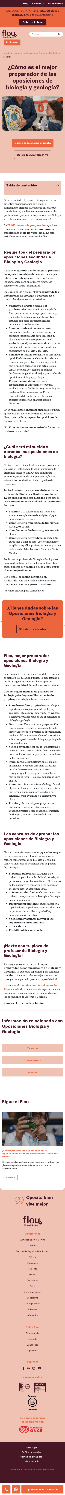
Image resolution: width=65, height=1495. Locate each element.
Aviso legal (31, 1447)
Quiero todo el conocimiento (32, 142)
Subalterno (32, 1297)
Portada (6, 53)
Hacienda (32, 1268)
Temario (32, 1048)
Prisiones (32, 1309)
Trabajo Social (32, 1303)
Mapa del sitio (32, 1461)
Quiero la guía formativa (32, 154)
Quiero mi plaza (33, 22)
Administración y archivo (32, 1239)
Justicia (32, 1274)
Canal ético (32, 1344)
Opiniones (32, 1350)
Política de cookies (31, 1452)
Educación (17, 53)
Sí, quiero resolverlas (32, 629)
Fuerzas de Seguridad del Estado (32, 1251)
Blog (25, 3)
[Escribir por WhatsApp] (16, 1489)
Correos (33, 1245)
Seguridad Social (32, 1292)
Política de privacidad (31, 1456)
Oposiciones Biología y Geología (41, 53)
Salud (32, 1286)
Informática (32, 1315)
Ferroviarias (32, 1280)
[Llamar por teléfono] (6, 1489)
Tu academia (32, 1333)
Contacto (38, 3)
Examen (32, 1072)
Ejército (32, 1257)
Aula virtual (55, 3)
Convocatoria (32, 1060)
